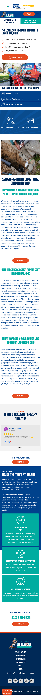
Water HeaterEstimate (10, 21)
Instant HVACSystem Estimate (30, 21)
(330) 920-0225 (20, 617)
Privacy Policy (20, 662)
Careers (20, 669)
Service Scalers (20, 652)
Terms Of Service (20, 659)
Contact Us (20, 666)
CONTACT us (20, 462)
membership (20, 656)
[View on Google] (6, 429)
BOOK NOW (29, 14)
